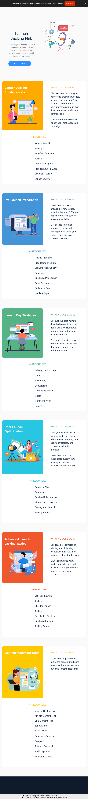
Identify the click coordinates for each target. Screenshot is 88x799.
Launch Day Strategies (20, 315)
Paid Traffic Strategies (46, 616)
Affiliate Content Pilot (45, 716)
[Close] (85, 3)
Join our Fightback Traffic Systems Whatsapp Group (44, 751)
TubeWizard (41, 725)
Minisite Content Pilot (45, 711)
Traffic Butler (41, 730)
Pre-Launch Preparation (21, 200)
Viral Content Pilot (44, 721)
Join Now (69, 3)
